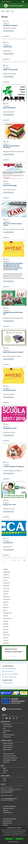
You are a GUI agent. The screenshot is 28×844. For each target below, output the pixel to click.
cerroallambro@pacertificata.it (10, 798)
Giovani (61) (5, 602)
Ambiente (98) (6, 572)
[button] (14, 841)
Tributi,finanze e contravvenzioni (10, 758)
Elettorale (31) (6, 596)
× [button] (26, 827)
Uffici (4, 728)
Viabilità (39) (6, 643)
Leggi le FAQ (5, 810)
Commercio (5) (6, 583)
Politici (4, 732)
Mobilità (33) (6, 607)
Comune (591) (6, 585)
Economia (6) (6, 591)
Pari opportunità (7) (7, 613)
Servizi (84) (5, 626)
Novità (7, 11)
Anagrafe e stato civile (8, 743)
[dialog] (14, 835)
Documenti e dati (7, 737)
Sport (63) (5, 632)
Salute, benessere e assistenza (10, 760)
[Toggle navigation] (2, 5)
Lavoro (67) (5, 605)
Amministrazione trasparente (9, 819)
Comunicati (5, 770)
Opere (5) (5, 610)
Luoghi (4, 778)
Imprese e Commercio (8, 745)
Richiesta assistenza (7, 812)
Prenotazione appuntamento (9, 806)
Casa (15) (5, 580)
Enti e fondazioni (6, 730)
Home (3, 11)
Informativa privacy (7, 823)
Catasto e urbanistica (7, 747)
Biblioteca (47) (6, 577)
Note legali (5, 825)
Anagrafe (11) (6, 574)
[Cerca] (25, 6)
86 (24, 560)
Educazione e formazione (8, 753)
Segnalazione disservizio (8, 808)
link (14, 836)
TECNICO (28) (6, 635)
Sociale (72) (5, 629)
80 (18, 560)
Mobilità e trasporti (7, 749)
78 (12, 560)
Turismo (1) (5, 640)
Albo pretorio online (7, 821)
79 (15, 560)
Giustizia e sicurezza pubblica (9, 755)
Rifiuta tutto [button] (19, 838)
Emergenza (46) (6, 599)
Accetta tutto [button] (9, 838)
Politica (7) (5, 615)
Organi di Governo (7, 724)
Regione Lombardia (6, 1)
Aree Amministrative (7, 726)
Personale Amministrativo (9, 734)
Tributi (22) (5, 637)
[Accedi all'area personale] (23, 1)
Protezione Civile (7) (7, 618)
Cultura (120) (6, 588)
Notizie (7, 21)
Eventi (4, 780)
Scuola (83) (5, 624)
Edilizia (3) (5, 594)
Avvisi (4, 772)
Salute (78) (5, 621)
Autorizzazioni (6, 762)
